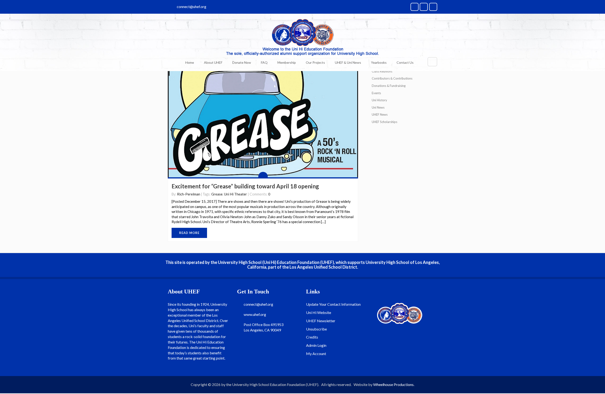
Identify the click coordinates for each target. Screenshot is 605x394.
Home (189, 62)
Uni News (378, 107)
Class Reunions (382, 71)
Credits (312, 337)
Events (376, 93)
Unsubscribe (316, 329)
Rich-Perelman (188, 194)
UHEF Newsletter (320, 320)
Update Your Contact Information (333, 304)
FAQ (264, 62)
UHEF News (380, 114)
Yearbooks (379, 62)
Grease (217, 194)
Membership (286, 62)
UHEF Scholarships (384, 122)
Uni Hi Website (318, 312)
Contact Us (405, 62)
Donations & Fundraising (389, 86)
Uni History (379, 100)
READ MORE (189, 233)
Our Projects (315, 62)
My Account (316, 353)
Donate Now (241, 62)
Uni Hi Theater (235, 194)
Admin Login (316, 345)
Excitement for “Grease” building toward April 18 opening (245, 186)
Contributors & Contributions (392, 78)
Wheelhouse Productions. (393, 384)
